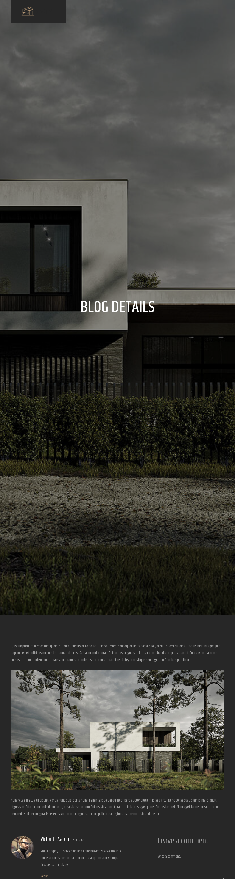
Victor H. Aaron (55, 839)
